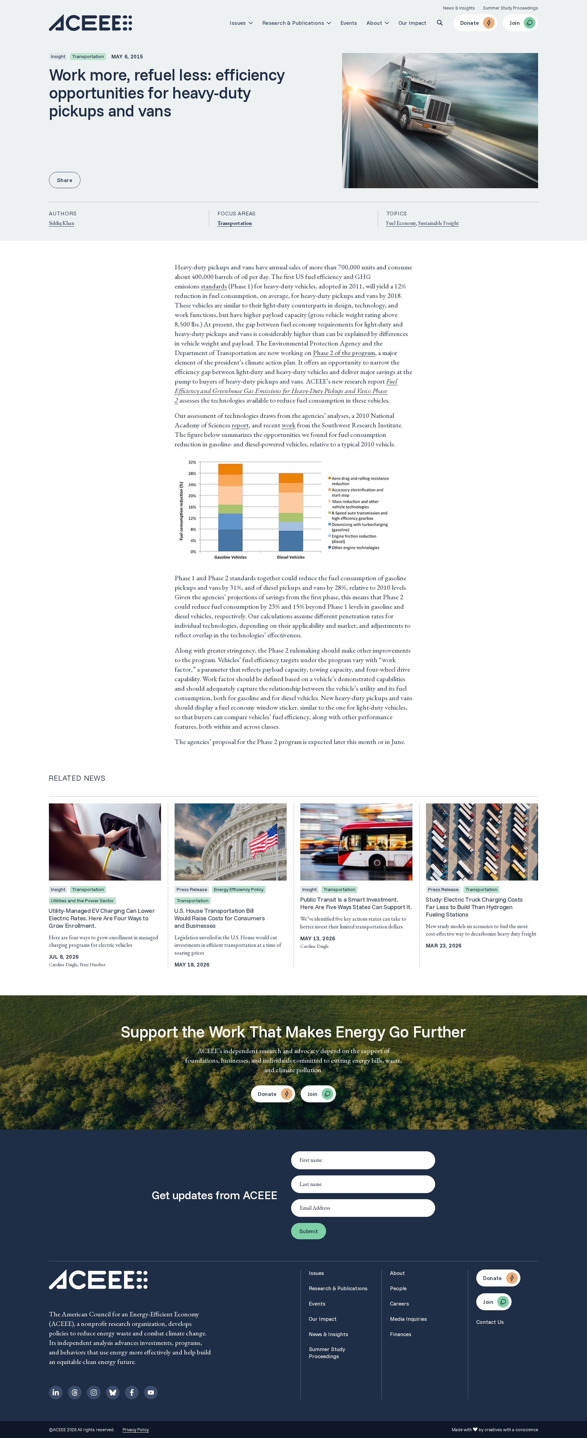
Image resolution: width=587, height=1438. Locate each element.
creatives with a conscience (511, 1429)
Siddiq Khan (61, 223)
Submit (308, 1231)
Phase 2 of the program (344, 352)
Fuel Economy (401, 223)
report (240, 425)
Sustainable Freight (438, 223)
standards (214, 286)
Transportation (234, 223)
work (289, 425)
